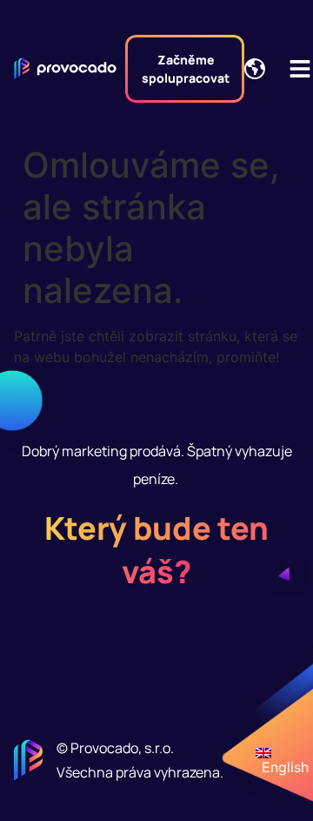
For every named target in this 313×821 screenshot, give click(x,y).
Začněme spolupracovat (186, 68)
